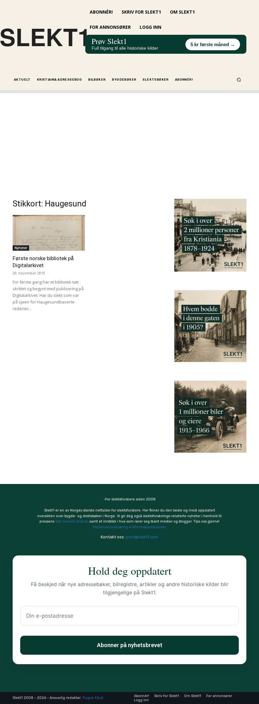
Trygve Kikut (92, 698)
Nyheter (21, 248)
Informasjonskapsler (149, 527)
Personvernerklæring (110, 527)
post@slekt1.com (142, 537)
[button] (239, 79)
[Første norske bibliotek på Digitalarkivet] (49, 233)
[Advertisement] (129, 137)
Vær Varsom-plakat (71, 521)
